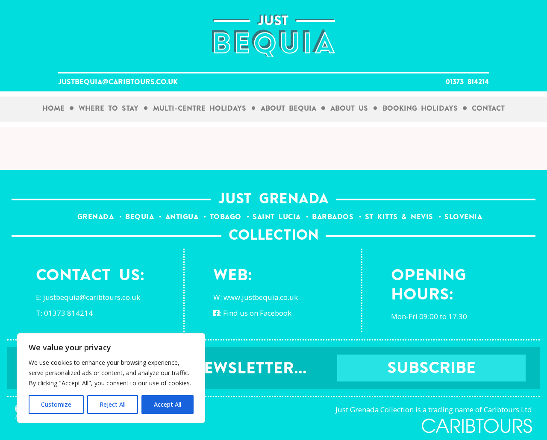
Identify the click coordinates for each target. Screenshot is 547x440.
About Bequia (288, 108)
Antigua (182, 217)
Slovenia (463, 217)
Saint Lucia (277, 217)
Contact (488, 108)
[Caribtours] (477, 426)
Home (53, 108)
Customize (56, 404)
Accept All (167, 404)
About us (349, 108)
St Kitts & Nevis (399, 217)
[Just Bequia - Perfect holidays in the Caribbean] (273, 36)
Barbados (332, 217)
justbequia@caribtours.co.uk (118, 82)
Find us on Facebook (257, 313)
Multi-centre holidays (199, 108)
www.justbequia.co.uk (261, 297)
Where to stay (108, 108)
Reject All (113, 404)
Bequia (139, 217)
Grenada (95, 217)
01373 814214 (467, 82)
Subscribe (431, 369)
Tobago (225, 217)
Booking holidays (420, 108)
